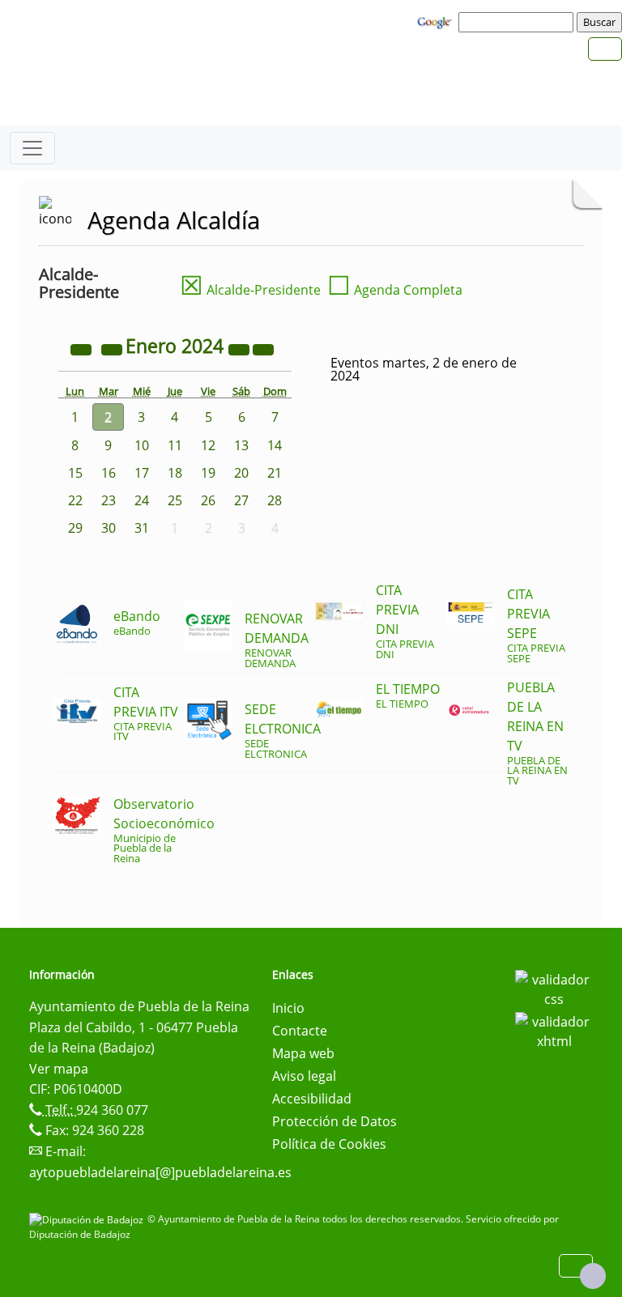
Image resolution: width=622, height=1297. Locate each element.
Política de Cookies (329, 1144)
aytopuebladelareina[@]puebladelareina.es (160, 1172)
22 (75, 500)
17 (141, 473)
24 (141, 500)
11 (175, 445)
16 (108, 473)
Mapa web (303, 1053)
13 (241, 445)
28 (274, 500)
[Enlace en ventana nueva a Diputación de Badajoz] (88, 1219)
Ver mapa (58, 1069)
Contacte (299, 1031)
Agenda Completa (394, 290)
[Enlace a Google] (436, 21)
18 (175, 473)
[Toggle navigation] (32, 148)
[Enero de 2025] (240, 348)
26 (208, 500)
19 (208, 473)
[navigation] (518, 21)
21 (274, 473)
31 (141, 528)
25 (175, 500)
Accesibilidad (311, 1099)
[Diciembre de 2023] (113, 348)
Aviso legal (304, 1076)
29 (75, 528)
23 (108, 500)
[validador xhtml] (554, 1030)
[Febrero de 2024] (263, 348)
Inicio (288, 1008)
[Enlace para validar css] (554, 988)
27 (241, 500)
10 (141, 445)
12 (208, 445)
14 (274, 445)
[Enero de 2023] (82, 348)
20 (241, 473)
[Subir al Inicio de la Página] (593, 1276)
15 (75, 473)
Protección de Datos (334, 1121)
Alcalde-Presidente (250, 290)
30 (108, 528)
